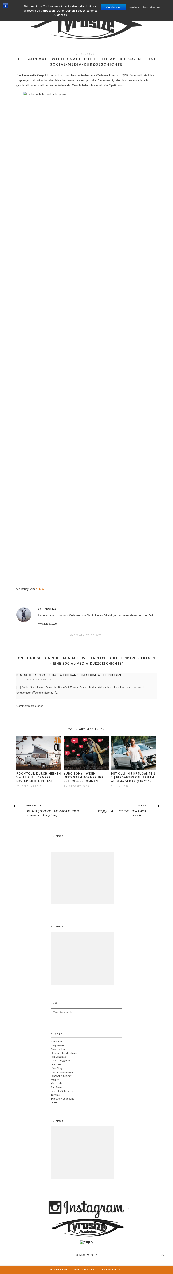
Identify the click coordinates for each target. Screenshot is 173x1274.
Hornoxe (56, 1064)
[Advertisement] (82, 878)
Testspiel (55, 1095)
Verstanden (114, 7)
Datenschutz (111, 1270)
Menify (55, 1079)
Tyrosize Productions (62, 1098)
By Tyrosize (47, 609)
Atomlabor (57, 1041)
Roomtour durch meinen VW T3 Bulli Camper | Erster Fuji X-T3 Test (38, 777)
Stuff (90, 635)
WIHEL (55, 1102)
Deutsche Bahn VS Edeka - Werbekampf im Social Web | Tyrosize (69, 675)
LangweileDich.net (61, 1076)
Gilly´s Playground (61, 1060)
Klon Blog (56, 1068)
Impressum (59, 1270)
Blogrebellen (58, 1049)
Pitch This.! (57, 1083)
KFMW (40, 589)
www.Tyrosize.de (47, 623)
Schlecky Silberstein (62, 1091)
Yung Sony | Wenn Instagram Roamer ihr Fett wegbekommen (84, 777)
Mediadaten (84, 1270)
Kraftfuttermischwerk (62, 1072)
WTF (99, 635)
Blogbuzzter (57, 1045)
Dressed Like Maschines (64, 1053)
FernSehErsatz (58, 1057)
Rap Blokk (56, 1087)
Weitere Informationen (144, 7)
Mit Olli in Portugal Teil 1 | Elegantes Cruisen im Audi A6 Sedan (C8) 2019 (133, 777)
